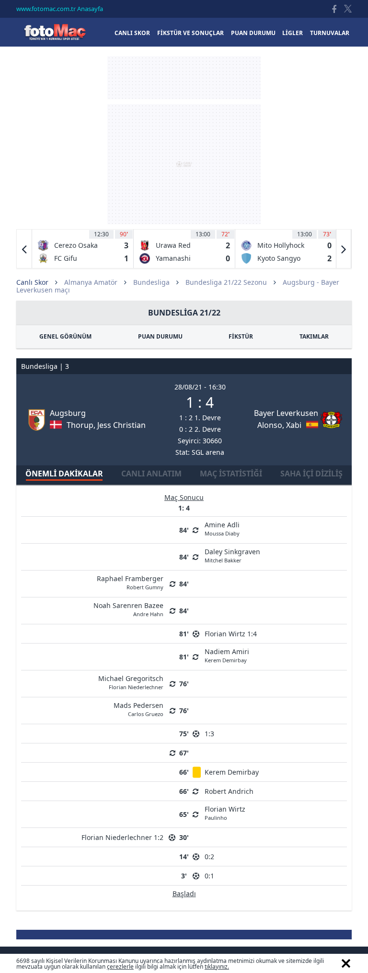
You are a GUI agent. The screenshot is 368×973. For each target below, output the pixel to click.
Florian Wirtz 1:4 (231, 633)
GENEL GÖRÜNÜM (65, 336)
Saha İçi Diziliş (311, 473)
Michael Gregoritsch (130, 682)
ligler (292, 33)
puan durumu (253, 33)
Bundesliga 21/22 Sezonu (226, 282)
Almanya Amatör (90, 282)
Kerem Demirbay (232, 772)
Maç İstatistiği (231, 473)
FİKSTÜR (241, 336)
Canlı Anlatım (151, 473)
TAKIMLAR (314, 336)
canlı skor (132, 33)
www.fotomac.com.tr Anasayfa (59, 8)
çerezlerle (120, 966)
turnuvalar (329, 33)
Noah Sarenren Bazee (128, 609)
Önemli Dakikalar (64, 473)
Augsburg (68, 413)
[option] (83, 249)
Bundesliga (151, 282)
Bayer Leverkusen (286, 413)
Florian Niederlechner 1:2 (122, 837)
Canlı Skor (54, 32)
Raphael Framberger (130, 582)
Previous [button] (24, 249)
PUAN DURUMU (160, 336)
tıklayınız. (217, 966)
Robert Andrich (229, 791)
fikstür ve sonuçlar (190, 33)
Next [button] (343, 249)
